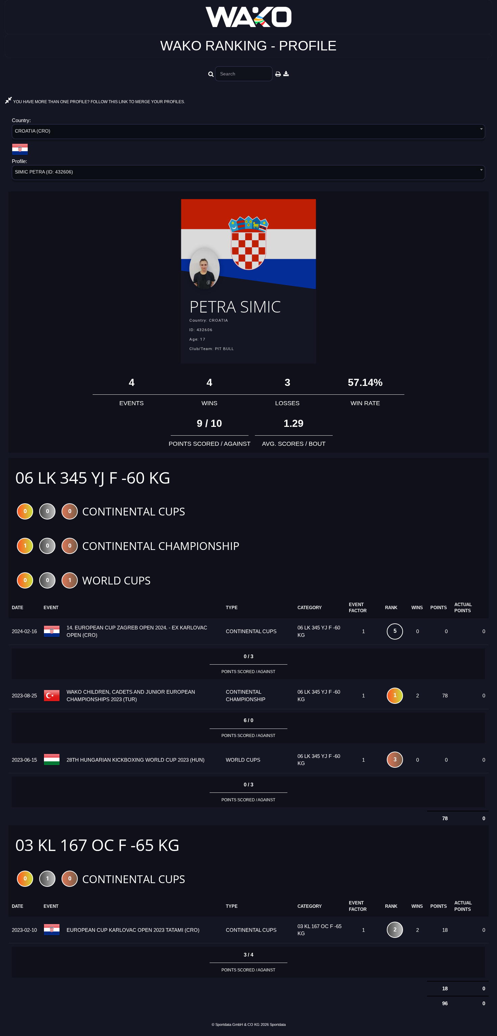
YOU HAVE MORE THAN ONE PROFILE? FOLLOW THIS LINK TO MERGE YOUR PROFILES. (98, 101)
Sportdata (278, 1024)
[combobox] (248, 132)
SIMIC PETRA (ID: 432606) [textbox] (44, 172)
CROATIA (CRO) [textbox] (32, 131)
